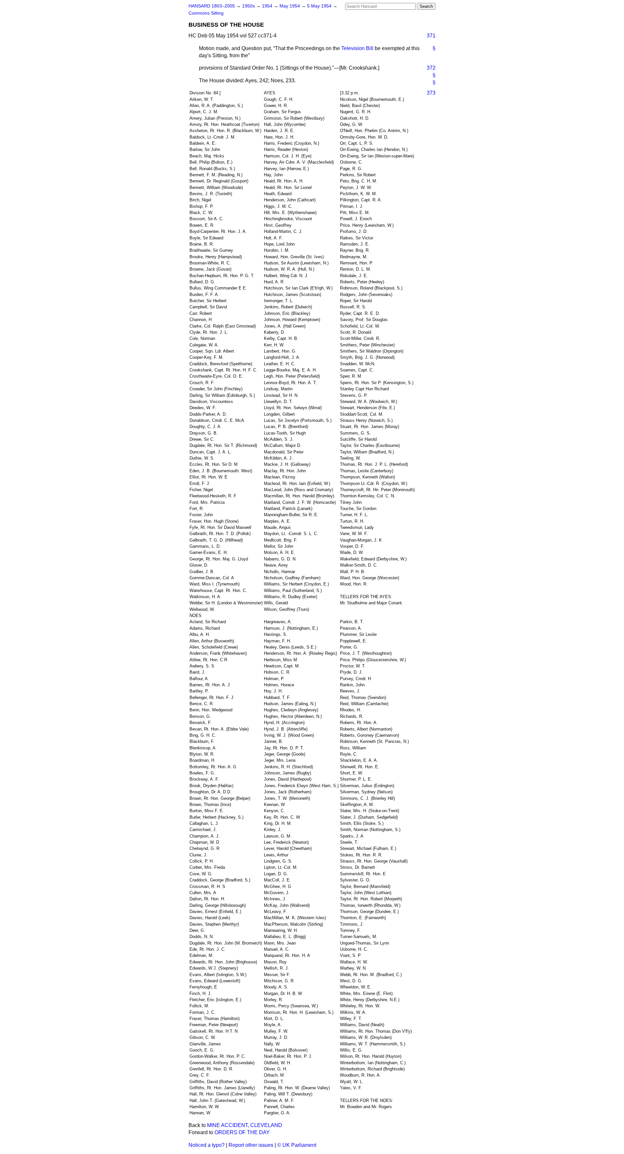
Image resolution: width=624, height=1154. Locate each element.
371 (431, 35)
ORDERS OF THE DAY (242, 1132)
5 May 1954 (320, 6)
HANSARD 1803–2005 (211, 6)
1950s (249, 6)
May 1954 (290, 6)
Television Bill (357, 48)
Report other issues (250, 1145)
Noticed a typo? (206, 1145)
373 (431, 93)
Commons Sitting (206, 13)
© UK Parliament (296, 1145)
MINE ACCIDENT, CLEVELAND (244, 1125)
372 (431, 68)
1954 (268, 6)
